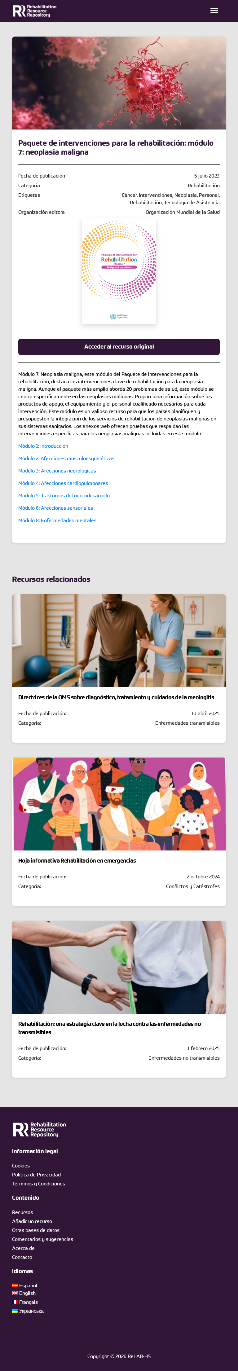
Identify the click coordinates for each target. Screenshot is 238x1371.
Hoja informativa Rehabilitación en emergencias (77, 860)
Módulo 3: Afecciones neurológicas (57, 471)
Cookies (21, 1165)
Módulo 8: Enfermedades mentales (57, 520)
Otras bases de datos (36, 1230)
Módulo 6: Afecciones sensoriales (55, 508)
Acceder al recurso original (119, 346)
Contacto (22, 1257)
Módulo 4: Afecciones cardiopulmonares (63, 483)
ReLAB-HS (139, 1356)
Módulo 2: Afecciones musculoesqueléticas (66, 458)
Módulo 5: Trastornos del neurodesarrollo (64, 495)
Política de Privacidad (36, 1174)
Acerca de (23, 1248)
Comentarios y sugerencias (42, 1239)
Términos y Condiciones (38, 1183)
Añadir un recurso (32, 1221)
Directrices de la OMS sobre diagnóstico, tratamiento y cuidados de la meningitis (116, 697)
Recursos (22, 1212)
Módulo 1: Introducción (43, 446)
